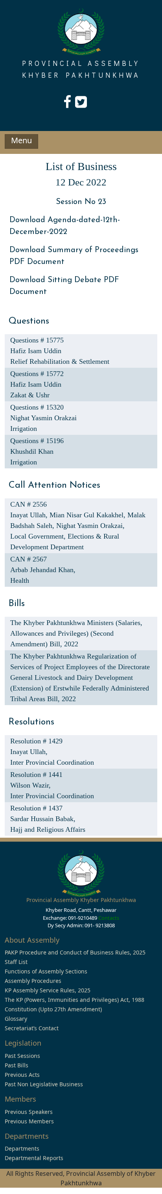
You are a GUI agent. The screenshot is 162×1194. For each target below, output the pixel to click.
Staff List (16, 962)
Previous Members (29, 1121)
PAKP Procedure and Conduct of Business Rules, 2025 (75, 952)
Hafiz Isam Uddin (35, 351)
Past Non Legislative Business (44, 1084)
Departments (22, 1148)
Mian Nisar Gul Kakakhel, (88, 515)
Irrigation (23, 428)
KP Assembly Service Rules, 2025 (47, 990)
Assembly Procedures (33, 980)
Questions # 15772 (37, 374)
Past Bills (16, 1065)
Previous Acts (22, 1074)
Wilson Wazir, (30, 785)
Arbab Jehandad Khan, (42, 570)
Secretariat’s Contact (32, 1028)
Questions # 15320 (37, 407)
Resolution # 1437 (36, 808)
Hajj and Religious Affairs (47, 829)
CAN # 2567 (28, 559)
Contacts (108, 917)
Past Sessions (22, 1055)
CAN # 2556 (28, 504)
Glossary (16, 1018)
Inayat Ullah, (30, 515)
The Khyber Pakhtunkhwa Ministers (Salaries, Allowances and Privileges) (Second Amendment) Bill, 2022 (76, 633)
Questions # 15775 (37, 340)
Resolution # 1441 (36, 775)
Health (19, 580)
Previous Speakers (29, 1111)
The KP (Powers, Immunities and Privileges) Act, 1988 (74, 999)
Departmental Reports (34, 1158)
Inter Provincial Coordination (52, 762)
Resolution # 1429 (36, 741)
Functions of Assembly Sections (46, 971)
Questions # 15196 (37, 441)
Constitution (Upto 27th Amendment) (53, 1009)
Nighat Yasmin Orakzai (43, 418)
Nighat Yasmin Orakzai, (90, 526)
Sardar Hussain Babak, (42, 819)
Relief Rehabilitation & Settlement (59, 361)
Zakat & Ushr (30, 395)
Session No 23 (81, 202)
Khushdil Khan (31, 451)
